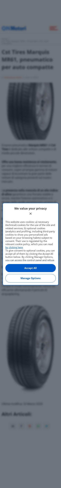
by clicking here (14, 247)
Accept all (30, 268)
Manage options (30, 278)
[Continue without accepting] (30, 213)
